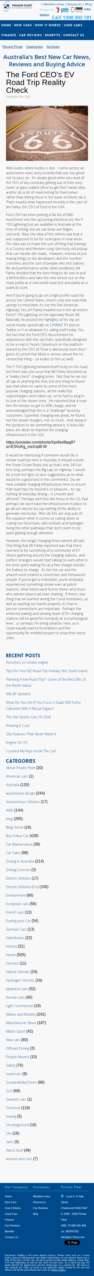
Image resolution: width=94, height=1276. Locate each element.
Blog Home (14, 827)
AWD (9, 810)
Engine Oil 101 (17, 742)
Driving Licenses (18, 869)
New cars (13, 1039)
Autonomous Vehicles (23, 801)
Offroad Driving (17, 1048)
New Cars (23, 25)
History (11, 946)
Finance (8, 35)
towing (11, 1116)
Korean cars (15, 997)
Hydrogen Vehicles (20, 980)
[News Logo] (77, 11)
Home (6, 25)
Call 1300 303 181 (72, 17)
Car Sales (13, 852)
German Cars (16, 929)
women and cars (19, 1158)
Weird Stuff (14, 1150)
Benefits (52, 35)
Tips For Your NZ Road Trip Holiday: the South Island (46, 670)
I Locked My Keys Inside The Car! (31, 751)
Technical (13, 1107)
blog (9, 818)
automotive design (20, 793)
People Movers (17, 1056)
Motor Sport (15, 1031)
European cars (17, 903)
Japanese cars (17, 988)
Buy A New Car (17, 835)
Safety (10, 1065)
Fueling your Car (18, 920)
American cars (17, 776)
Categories (34, 46)
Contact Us (73, 35)
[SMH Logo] (62, 11)
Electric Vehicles (18, 878)
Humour (12, 963)
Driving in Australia (20, 861)
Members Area (54, 4)
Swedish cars (16, 1099)
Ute (9, 1133)
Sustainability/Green (21, 1082)
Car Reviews (30, 35)
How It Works (48, 25)
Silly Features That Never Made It (31, 734)
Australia (12, 784)
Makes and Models (21, 1014)
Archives (53, 46)
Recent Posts (12, 46)
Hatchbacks (15, 937)
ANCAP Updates (18, 694)
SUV (9, 1090)
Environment (16, 895)
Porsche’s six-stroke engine (27, 662)
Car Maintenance (19, 844)
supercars (13, 1073)
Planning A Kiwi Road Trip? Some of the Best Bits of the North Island (46, 682)
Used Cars (73, 25)
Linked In (59, 324)
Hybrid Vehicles (18, 971)
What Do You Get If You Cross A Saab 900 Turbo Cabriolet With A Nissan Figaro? (43, 705)
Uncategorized (17, 1124)
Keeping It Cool (17, 725)
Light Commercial (19, 1005)
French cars (15, 912)
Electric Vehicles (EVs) (22, 886)
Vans (9, 1141)
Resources (74, 4)
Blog (88, 4)
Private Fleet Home (18, 6)
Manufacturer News (21, 1022)
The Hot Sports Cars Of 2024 (28, 717)
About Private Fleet (20, 767)
